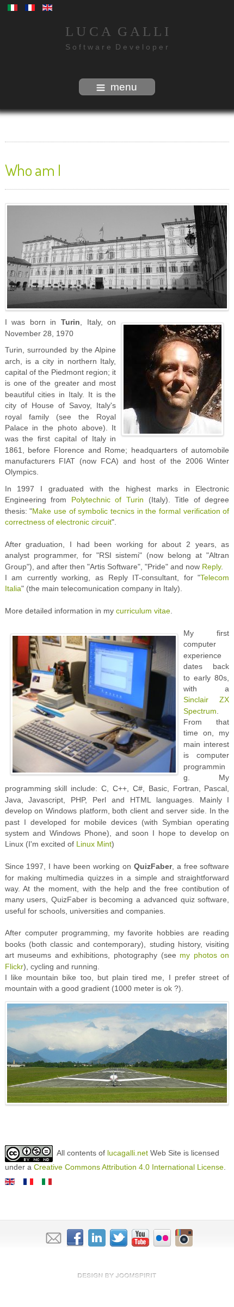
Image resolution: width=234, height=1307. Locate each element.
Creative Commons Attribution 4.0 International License (129, 1167)
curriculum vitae (143, 611)
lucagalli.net (127, 1153)
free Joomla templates (117, 1275)
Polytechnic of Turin (107, 500)
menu (123, 87)
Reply (211, 567)
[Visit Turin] (117, 257)
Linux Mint (94, 844)
